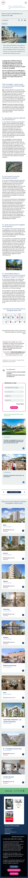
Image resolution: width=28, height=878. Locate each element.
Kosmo (5, 553)
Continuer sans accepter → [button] (18, 836)
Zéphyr (5, 581)
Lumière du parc (8, 777)
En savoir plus (14, 866)
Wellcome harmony (9, 665)
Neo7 (4, 525)
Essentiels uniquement (14, 870)
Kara (4, 693)
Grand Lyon (4, 23)
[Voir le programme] (23, 530)
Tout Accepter (14, 873)
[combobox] (14, 392)
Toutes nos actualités (14, 492)
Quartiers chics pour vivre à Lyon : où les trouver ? (14, 476)
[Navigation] (25, 3)
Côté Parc (6, 609)
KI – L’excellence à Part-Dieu (12, 749)
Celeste (5, 637)
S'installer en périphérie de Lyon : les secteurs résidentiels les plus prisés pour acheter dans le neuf (14, 441)
